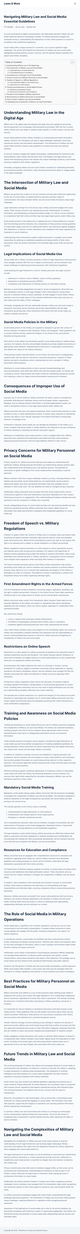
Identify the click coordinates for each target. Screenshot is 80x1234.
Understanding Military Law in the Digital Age (22, 65)
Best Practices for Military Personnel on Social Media (26, 97)
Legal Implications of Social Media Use (22, 70)
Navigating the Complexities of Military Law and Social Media (30, 102)
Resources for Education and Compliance (23, 92)
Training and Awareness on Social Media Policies (24, 87)
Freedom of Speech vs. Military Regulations (22, 80)
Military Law (31, 27)
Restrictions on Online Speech (20, 85)
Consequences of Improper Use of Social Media (24, 75)
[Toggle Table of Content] (71, 62)
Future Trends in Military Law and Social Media (24, 99)
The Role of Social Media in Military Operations (23, 94)
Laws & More (12, 3)
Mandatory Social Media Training (20, 89)
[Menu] (75, 4)
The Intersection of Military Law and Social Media (24, 68)
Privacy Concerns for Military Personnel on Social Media (27, 77)
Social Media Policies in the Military (21, 72)
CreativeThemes (41, 1230)
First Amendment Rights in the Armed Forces (24, 82)
